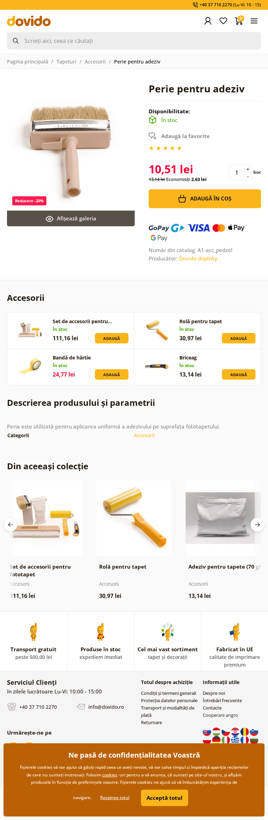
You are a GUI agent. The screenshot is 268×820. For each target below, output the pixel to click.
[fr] (245, 740)
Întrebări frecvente (222, 700)
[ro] (245, 731)
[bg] (254, 740)
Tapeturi (66, 61)
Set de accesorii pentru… (82, 321)
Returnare (151, 722)
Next (258, 525)
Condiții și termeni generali (168, 693)
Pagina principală (27, 61)
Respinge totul (114, 797)
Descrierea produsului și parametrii (81, 402)
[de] (217, 740)
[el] (235, 740)
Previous (10, 525)
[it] (226, 740)
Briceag (188, 357)
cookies (109, 775)
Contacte (212, 708)
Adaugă (111, 338)
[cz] (226, 731)
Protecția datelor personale (169, 700)
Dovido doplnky (198, 258)
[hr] (235, 731)
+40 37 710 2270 (37, 707)
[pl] (207, 740)
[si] (254, 731)
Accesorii (95, 61)
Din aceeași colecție (47, 466)
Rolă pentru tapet (200, 321)
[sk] (207, 731)
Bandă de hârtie (72, 357)
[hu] (217, 731)
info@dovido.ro (105, 707)
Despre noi (214, 693)
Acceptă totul (165, 797)
